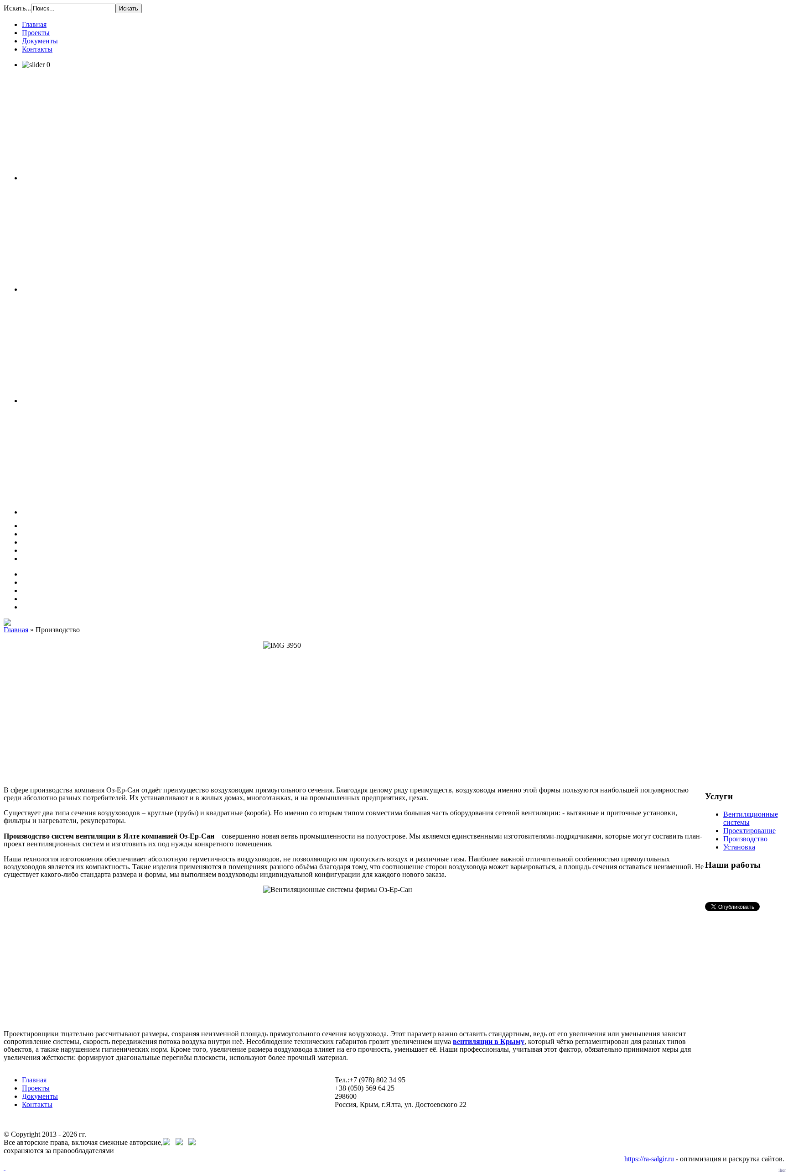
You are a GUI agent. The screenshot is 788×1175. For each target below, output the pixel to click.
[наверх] (4, 1167)
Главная (16, 630)
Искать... (17, 8)
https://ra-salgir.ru (649, 1159)
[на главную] (7, 623)
